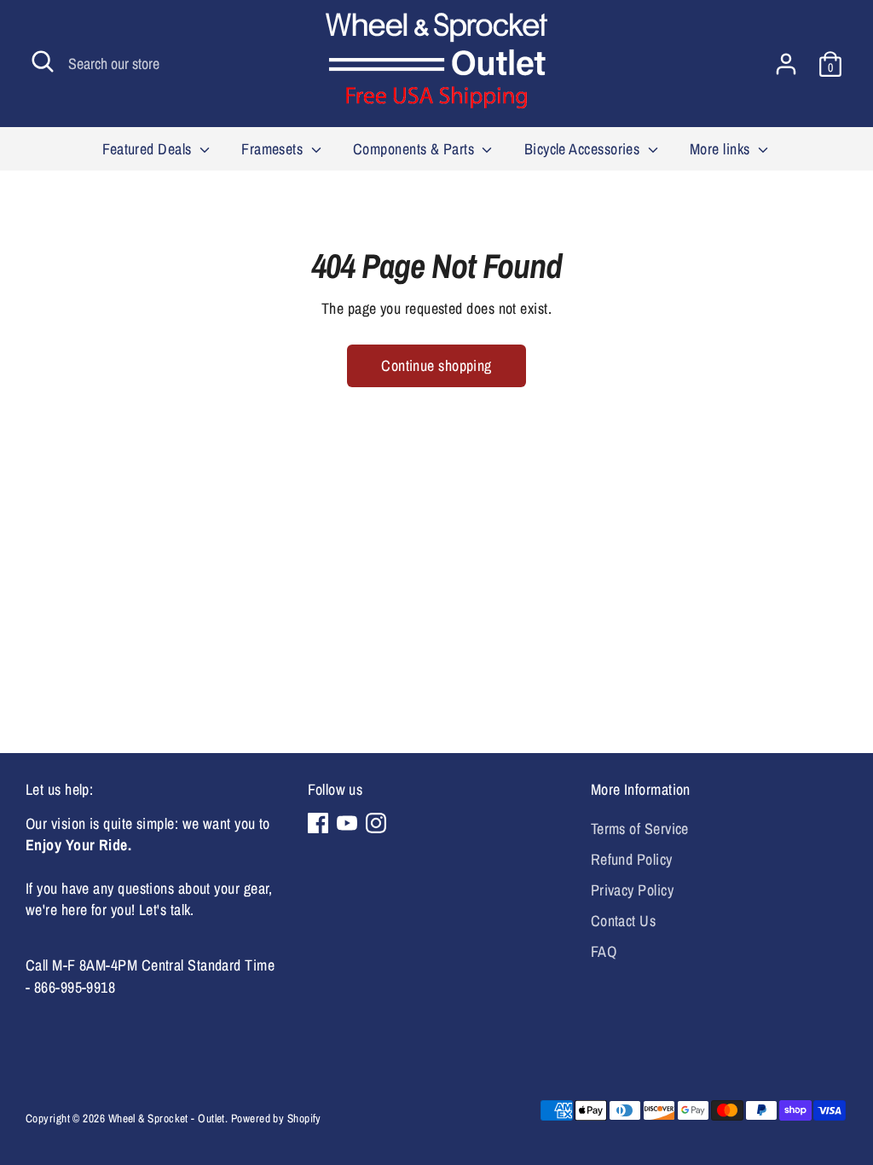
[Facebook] (318, 823)
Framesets (274, 148)
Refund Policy (632, 859)
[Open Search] (43, 61)
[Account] (786, 64)
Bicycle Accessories (584, 148)
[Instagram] (376, 823)
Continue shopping (436, 365)
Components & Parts (415, 148)
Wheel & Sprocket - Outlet (166, 1118)
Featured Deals (148, 148)
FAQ (603, 951)
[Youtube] (347, 823)
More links (722, 148)
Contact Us (623, 920)
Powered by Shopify (276, 1118)
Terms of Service (640, 828)
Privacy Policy (632, 890)
